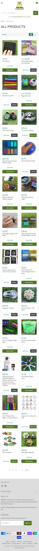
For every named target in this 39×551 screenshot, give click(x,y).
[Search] (35, 13)
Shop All (13, 541)
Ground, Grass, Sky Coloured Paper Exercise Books (28, 271)
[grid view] (31, 34)
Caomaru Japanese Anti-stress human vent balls (9, 271)
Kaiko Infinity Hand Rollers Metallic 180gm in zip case (28, 234)
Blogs (35, 543)
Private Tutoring (27, 541)
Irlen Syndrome (16, 543)
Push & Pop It (6, 61)
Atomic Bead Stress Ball (28, 161)
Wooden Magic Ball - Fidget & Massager (8, 198)
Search (7, 541)
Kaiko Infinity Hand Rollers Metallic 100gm (9, 162)
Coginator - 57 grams (8, 308)
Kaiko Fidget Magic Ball (27, 452)
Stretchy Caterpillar (8, 96)
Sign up (27, 523)
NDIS (23, 543)
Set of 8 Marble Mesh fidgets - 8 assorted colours (10, 417)
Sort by (4, 34)
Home (3, 21)
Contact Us (29, 543)
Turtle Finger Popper (8, 130)
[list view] (35, 34)
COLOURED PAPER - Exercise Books (27, 62)
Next (26, 470)
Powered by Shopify (20, 547)
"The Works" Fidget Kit (27, 130)
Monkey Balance (7, 452)
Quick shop (10, 66)
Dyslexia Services (6, 543)
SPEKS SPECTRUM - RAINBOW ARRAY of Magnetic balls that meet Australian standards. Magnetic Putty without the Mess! (9, 381)
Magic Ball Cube (25, 96)
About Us (19, 541)
